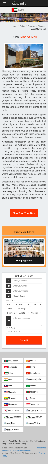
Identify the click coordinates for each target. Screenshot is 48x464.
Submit (24, 340)
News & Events (14, 443)
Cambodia (12, 366)
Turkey (37, 423)
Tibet (12, 423)
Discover (31, 26)
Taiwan (38, 416)
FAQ (4, 443)
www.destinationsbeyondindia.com (16, 450)
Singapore (34, 404)
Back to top (41, 447)
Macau (33, 385)
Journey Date (10, 300)
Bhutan (33, 360)
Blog (24, 443)
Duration (9, 309)
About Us (13, 441)
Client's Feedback (37, 441)
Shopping (42, 26)
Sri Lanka (40, 410)
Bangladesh (13, 360)
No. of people (22, 309)
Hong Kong (35, 373)
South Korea (13, 410)
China (32, 366)
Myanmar (12, 398)
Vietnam (17, 429)
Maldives (34, 391)
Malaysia (12, 392)
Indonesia (40, 379)
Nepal (32, 398)
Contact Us (23, 441)
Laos (10, 385)
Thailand (17, 416)
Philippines (12, 404)
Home (14, 26)
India (10, 379)
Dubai (22, 26)
